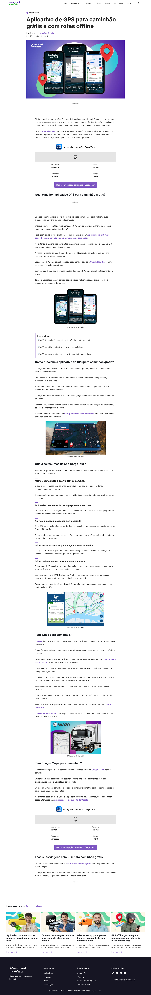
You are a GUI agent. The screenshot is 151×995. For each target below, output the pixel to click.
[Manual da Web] (14, 3)
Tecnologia (118, 3)
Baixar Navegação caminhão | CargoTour (75, 185)
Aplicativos (75, 3)
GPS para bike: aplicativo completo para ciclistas (61, 347)
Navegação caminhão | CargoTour (79, 147)
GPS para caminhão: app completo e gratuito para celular (65, 354)
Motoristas (34, 13)
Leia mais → (11, 952)
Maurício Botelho (46, 33)
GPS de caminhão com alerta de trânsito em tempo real (65, 340)
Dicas (98, 3)
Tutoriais (88, 3)
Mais (129, 3)
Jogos (107, 3)
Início (65, 3)
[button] (139, 3)
